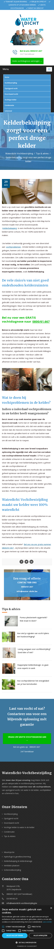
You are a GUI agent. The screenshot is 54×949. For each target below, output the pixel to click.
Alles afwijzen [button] (40, 935)
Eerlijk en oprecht (38, 2)
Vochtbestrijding (11, 83)
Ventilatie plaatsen (11, 865)
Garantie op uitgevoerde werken (22, 5)
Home (7, 77)
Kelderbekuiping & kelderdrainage (18, 861)
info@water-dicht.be (27, 591)
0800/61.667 (41, 321)
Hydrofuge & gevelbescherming (17, 856)
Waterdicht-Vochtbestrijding (19, 153)
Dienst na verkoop (36, 8)
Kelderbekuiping (9, 228)
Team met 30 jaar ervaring (16, 2)
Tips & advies (42, 153)
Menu (6, 69)
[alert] (27, 927)
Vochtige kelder (11, 100)
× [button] (51, 908)
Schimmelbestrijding (12, 870)
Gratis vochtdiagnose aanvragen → (27, 61)
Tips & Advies (9, 836)
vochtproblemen (13, 247)
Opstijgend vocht (11, 88)
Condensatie (9, 105)
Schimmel (8, 111)
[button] (27, 942)
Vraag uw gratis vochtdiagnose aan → (27, 738)
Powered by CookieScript (27, 946)
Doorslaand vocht (11, 94)
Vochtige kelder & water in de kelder (19, 827)
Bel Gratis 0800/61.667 (31, 51)
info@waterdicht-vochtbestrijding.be (22, 903)
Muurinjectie (9, 852)
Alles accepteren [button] (15, 935)
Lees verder (47, 922)
